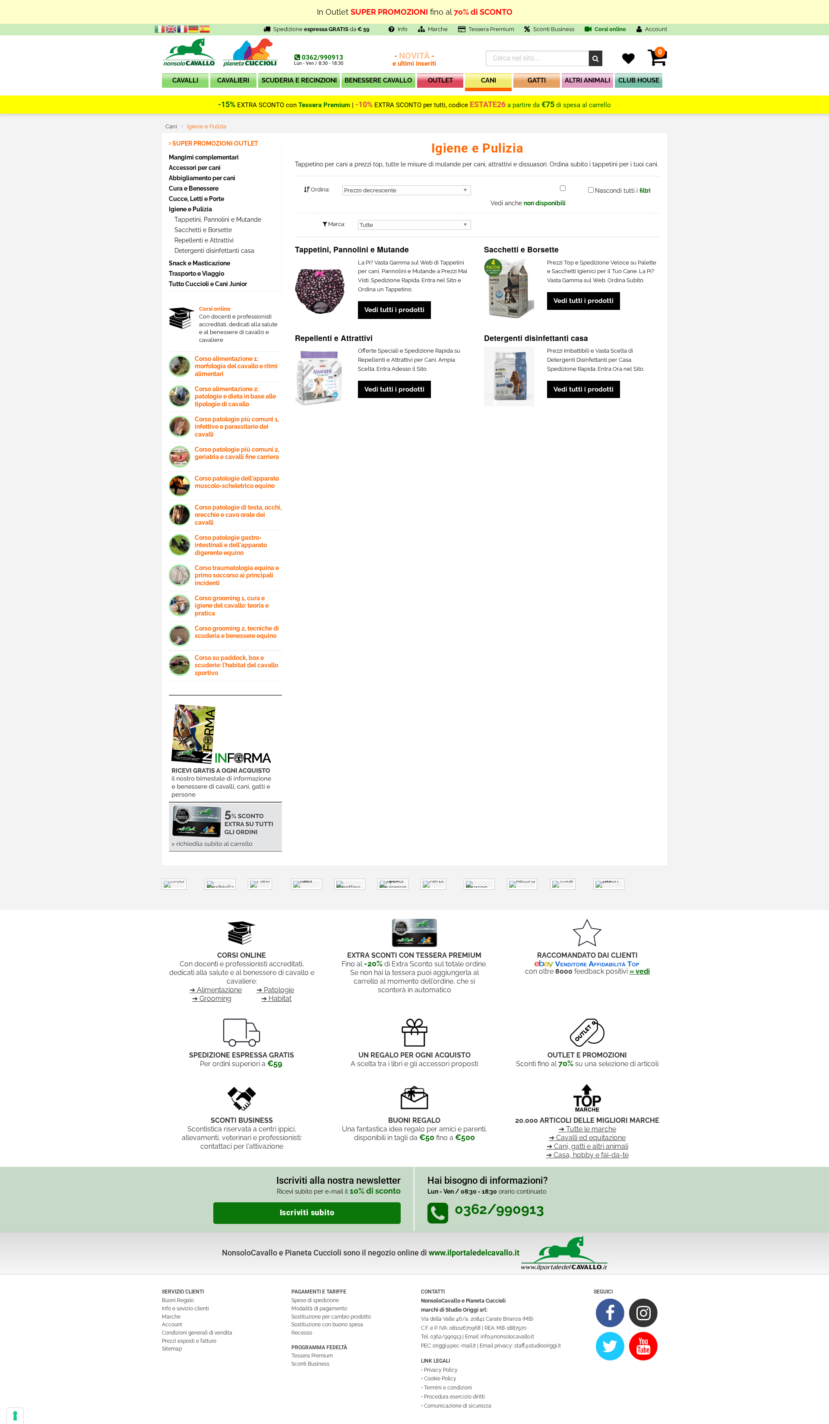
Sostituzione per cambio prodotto (331, 1317)
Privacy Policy (441, 1370)
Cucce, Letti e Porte (196, 198)
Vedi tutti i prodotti (394, 310)
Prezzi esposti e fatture (189, 1341)
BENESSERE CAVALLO (378, 80)
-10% (364, 104)
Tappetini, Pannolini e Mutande (217, 219)
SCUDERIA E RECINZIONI (299, 80)
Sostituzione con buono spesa (327, 1325)
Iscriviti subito (307, 1212)
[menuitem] (185, 82)
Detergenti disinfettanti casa (213, 250)
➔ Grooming (211, 998)
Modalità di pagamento (319, 1309)
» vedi (640, 971)
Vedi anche (528, 203)
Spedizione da (321, 29)
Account (172, 1325)
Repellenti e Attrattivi (203, 240)
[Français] (182, 28)
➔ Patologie (275, 990)
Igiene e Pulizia (190, 209)
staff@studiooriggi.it (537, 1346)
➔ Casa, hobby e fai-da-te (587, 1155)
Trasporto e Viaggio (196, 273)
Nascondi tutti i (623, 190)
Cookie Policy (440, 1379)
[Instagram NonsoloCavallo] (643, 1312)
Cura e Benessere (193, 188)
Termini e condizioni (448, 1388)
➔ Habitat (276, 998)
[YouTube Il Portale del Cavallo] (643, 1346)
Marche (438, 29)
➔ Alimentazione (216, 990)
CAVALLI (185, 80)
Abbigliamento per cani (202, 178)
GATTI (537, 80)
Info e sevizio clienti (185, 1309)
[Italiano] (160, 28)
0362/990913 (322, 57)
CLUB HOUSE (638, 80)
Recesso (301, 1333)
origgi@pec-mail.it (454, 1346)
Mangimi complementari (204, 157)
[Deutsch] (193, 28)
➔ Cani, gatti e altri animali (587, 1146)
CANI (488, 80)
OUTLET (440, 80)
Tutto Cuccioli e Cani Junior (208, 283)
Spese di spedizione (315, 1300)
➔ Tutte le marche (587, 1129)
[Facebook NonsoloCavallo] (610, 1312)
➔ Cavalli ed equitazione (587, 1138)
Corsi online (609, 29)
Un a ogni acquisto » (414, 15)
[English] (171, 28)
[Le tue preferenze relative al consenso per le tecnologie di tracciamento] (15, 1416)
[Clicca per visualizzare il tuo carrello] (657, 62)
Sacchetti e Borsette (202, 229)
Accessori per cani (195, 167)
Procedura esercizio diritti (454, 1397)
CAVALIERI (233, 80)
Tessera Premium (491, 29)
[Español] (205, 28)
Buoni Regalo (178, 1300)
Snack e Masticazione (199, 263)
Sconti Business (553, 29)
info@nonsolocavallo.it (507, 1337)
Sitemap (172, 1349)
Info (403, 29)
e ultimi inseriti (414, 60)
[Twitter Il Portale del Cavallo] (610, 1346)
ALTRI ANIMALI (587, 80)
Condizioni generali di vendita (197, 1333)
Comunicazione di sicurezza (457, 1406)
